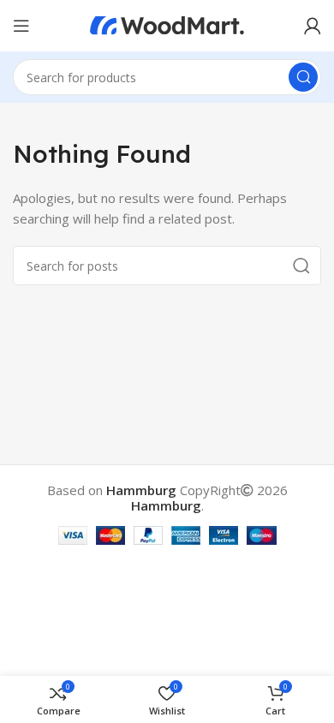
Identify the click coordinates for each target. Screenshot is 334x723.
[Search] (303, 77)
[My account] (312, 26)
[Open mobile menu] (21, 26)
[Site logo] (167, 24)
